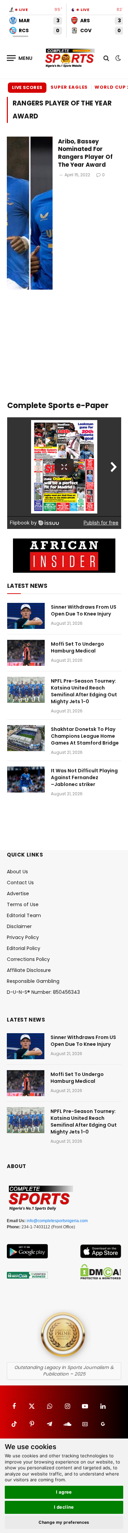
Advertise (18, 893)
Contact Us (20, 882)
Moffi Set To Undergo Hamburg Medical (77, 647)
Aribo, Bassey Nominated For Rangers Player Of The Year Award (85, 153)
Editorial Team (24, 915)
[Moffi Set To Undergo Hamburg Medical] (26, 653)
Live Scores (27, 87)
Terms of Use (23, 904)
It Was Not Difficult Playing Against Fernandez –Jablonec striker (84, 777)
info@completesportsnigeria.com (57, 1220)
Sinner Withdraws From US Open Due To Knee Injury (83, 610)
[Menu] (20, 58)
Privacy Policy (23, 937)
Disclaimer (19, 926)
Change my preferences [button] (64, 1522)
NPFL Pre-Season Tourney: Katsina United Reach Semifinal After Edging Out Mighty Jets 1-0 (84, 691)
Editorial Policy (23, 948)
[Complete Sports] (70, 58)
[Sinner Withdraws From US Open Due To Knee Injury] (26, 616)
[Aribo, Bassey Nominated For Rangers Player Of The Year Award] (30, 213)
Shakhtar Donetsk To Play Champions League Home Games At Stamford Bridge (85, 736)
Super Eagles (69, 87)
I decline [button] (64, 1507)
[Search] (106, 58)
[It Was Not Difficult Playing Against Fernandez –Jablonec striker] (26, 779)
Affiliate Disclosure (29, 970)
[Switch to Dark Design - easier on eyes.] (117, 58)
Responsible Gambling (33, 981)
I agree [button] (64, 1492)
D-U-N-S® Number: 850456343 (43, 992)
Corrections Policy (28, 959)
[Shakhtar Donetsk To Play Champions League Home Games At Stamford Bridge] (26, 738)
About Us (17, 871)
